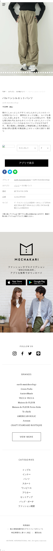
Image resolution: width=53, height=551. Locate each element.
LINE (15, 172)
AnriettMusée (26, 393)
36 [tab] (52, 72)
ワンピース (26, 488)
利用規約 (26, 525)
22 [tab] (21, 72)
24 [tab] (25, 72)
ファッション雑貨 (26, 506)
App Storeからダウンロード (16, 282)
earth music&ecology (26, 384)
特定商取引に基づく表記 (21, 532)
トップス (26, 470)
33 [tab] (45, 72)
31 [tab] (41, 72)
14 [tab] (3, 72)
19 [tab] (14, 72)
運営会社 (38, 532)
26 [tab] (30, 72)
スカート (26, 483)
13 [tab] (1, 72)
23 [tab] (23, 72)
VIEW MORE (26, 436)
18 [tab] (12, 72)
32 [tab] (43, 72)
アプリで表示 (26, 163)
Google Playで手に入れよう (37, 282)
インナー (26, 474)
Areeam (26, 420)
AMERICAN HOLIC (26, 416)
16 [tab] (8, 72)
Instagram (14, 353)
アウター (26, 492)
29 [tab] (36, 72)
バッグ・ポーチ (26, 501)
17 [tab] (10, 72)
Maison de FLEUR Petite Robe (26, 407)
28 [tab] (34, 72)
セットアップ (26, 497)
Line (38, 353)
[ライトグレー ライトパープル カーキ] (27, 148)
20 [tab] (16, 72)
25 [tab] (27, 72)
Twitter (10, 172)
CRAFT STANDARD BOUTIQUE (26, 425)
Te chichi (26, 411)
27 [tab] (32, 72)
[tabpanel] (26, 39)
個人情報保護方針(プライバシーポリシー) (26, 529)
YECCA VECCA (26, 398)
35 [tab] (50, 72)
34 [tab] (47, 72)
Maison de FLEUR (26, 402)
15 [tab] (5, 72)
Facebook (4, 172)
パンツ (26, 479)
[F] (45, 148)
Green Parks (26, 389)
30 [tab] (39, 72)
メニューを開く (4, 4)
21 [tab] (19, 72)
